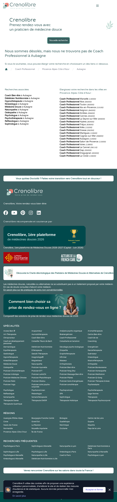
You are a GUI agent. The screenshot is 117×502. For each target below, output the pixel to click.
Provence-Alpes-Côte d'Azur (55, 69)
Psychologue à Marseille (13, 455)
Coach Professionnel (25, 69)
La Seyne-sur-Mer (82, 119)
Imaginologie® (38, 357)
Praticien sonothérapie (69, 385)
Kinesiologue (93, 357)
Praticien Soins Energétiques (71, 381)
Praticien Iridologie (11, 374)
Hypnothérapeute (10, 357)
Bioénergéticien (66, 334)
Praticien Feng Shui (67, 371)
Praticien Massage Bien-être (71, 374)
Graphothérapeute (67, 354)
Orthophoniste (66, 364)
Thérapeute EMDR (39, 400)
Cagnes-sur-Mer (81, 136)
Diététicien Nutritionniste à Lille (44, 459)
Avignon (77, 110)
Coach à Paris (65, 455)
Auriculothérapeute (40, 334)
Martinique (64, 425)
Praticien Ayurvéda (39, 367)
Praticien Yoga (9, 385)
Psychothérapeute (95, 390)
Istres (76, 144)
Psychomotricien (38, 390)
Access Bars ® (9, 331)
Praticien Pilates (66, 378)
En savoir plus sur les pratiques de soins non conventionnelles (33, 290)
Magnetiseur (37, 361)
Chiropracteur (9, 338)
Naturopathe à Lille (39, 455)
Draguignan (79, 153)
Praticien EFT (37, 371)
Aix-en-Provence (81, 107)
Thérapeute (92, 397)
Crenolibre (9, 203)
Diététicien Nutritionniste (42, 347)
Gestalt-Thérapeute (40, 354)
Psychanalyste (93, 385)
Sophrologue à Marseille (41, 446)
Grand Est (36, 422)
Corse (5, 422)
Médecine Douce (10, 364)
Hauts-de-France (10, 425)
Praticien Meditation (96, 374)
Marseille (78, 99)
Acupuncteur (37, 331)
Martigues (78, 133)
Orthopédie (92, 364)
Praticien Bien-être (67, 367)
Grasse (77, 130)
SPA (61, 394)
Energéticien (93, 347)
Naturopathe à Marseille (98, 452)
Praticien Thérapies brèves (99, 381)
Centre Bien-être (94, 334)
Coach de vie (93, 338)
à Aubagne (18, 95)
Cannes (77, 116)
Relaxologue (37, 394)
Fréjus (76, 124)
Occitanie (63, 428)
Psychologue (8, 390)
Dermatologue (9, 347)
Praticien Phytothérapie (41, 378)
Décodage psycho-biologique (72, 347)
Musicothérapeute (95, 361)
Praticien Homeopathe (97, 371)
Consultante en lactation (69, 341)
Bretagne (63, 418)
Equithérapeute (9, 350)
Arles (76, 127)
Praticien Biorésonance (97, 367)
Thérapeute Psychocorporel (99, 400)
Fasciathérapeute (95, 350)
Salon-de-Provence (83, 141)
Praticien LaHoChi (39, 374)
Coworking (92, 341)
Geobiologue (8, 354)
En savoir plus (19, 496)
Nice (75, 102)
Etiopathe (64, 350)
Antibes (77, 113)
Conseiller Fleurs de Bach (42, 341)
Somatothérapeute (39, 397)
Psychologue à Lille (39, 452)
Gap (75, 150)
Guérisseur (92, 354)
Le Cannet (78, 147)
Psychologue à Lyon (96, 455)
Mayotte (91, 425)
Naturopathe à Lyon (68, 446)
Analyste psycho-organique (71, 331)
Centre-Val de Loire (96, 418)
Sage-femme (93, 394)
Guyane (91, 422)
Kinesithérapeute (10, 361)
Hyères (77, 121)
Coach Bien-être (38, 338)
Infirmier (63, 357)
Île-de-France (37, 432)
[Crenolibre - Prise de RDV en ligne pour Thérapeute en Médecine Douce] (39, 5)
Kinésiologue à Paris (68, 452)
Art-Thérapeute (9, 334)
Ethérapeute (37, 350)
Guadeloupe (65, 422)
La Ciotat (78, 156)
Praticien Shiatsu (38, 381)
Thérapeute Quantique (12, 404)
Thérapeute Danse (11, 400)
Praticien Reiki (9, 381)
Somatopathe (9, 397)
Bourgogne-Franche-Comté (43, 418)
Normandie (8, 428)
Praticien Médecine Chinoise (15, 378)
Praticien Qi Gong (95, 378)
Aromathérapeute (95, 331)
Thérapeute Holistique (69, 400)
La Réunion (36, 425)
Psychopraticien (66, 390)
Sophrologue (65, 397)
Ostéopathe (8, 367)
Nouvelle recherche (58, 40)
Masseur (63, 361)
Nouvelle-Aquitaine (39, 428)
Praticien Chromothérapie (14, 371)
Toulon (77, 104)
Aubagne (81, 69)
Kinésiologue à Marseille (13, 459)
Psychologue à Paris (11, 446)
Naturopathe (37, 364)
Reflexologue (8, 394)
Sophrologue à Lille (11, 452)
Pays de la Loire (94, 428)
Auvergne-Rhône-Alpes (13, 418)
